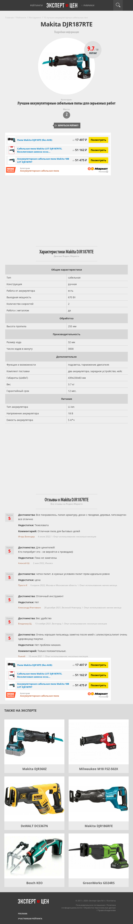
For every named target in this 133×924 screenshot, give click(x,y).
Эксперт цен (62, 5)
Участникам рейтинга (30, 918)
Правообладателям (107, 910)
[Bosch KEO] (34, 855)
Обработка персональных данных (100, 907)
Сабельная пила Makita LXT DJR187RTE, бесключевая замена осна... (39, 150)
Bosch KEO (34, 883)
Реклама (22, 913)
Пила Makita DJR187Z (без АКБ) (34, 140)
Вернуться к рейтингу (66, 125)
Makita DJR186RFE (99, 826)
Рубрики (88, 5)
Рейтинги (36, 5)
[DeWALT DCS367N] (34, 798)
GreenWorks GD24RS (99, 883)
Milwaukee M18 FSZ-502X (98, 769)
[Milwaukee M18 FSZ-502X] (99, 741)
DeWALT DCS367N (34, 826)
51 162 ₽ (80, 150)
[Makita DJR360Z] (34, 741)
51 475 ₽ (80, 160)
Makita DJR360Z (34, 769)
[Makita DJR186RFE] (99, 798)
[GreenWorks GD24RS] (99, 855)
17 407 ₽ (80, 140)
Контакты (111, 900)
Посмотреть (98, 140)
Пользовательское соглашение (90, 905)
